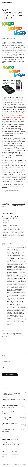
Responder (5, 240)
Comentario (5, 339)
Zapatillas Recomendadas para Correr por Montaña (11, 394)
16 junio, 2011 (6, 220)
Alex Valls (9, 38)
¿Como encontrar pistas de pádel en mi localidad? (18, 204)
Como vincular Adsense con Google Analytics (10, 424)
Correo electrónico (6, 361)
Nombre (4, 355)
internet (13, 38)
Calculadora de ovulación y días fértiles (9, 430)
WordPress (23, 464)
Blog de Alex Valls (7, 2)
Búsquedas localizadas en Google (8, 412)
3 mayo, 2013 (9, 243)
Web (3, 367)
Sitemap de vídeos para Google (7, 418)
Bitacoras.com (6, 222)
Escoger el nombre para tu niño (5, 204)
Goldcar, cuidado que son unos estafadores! (11, 400)
